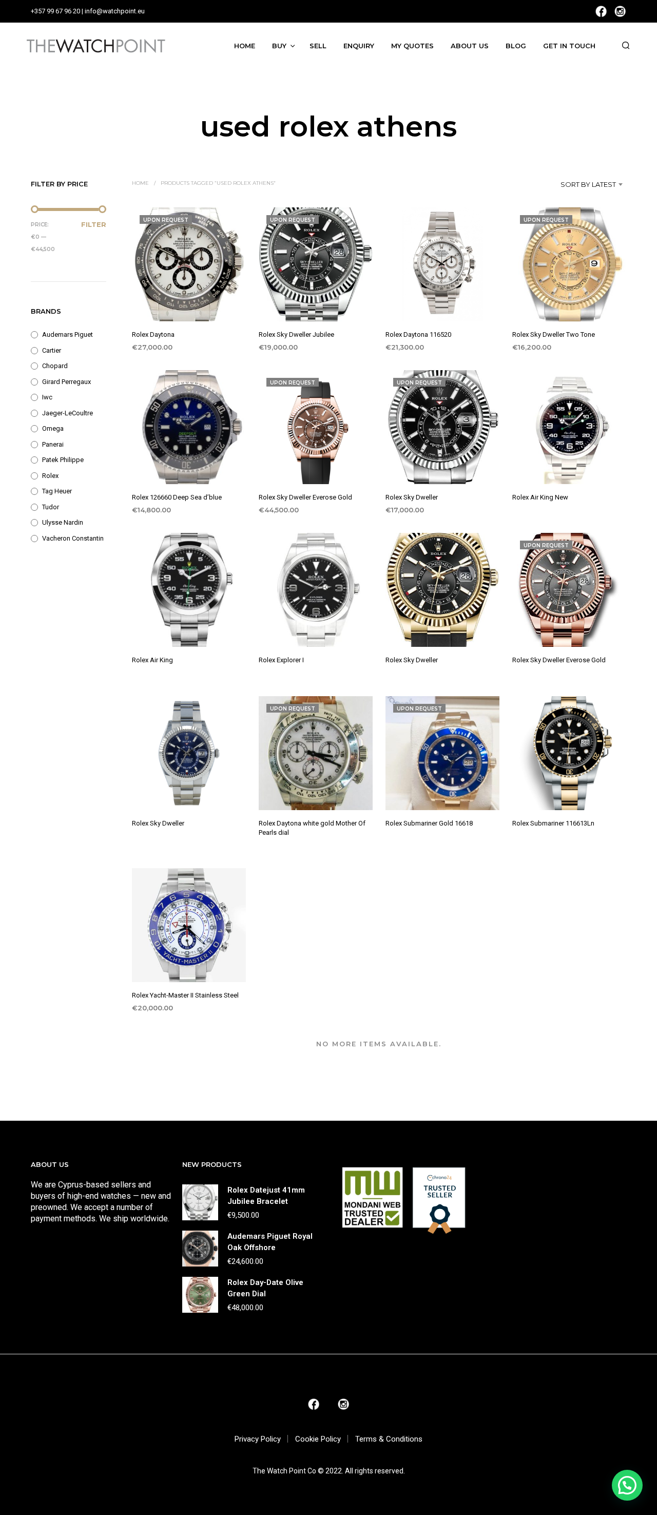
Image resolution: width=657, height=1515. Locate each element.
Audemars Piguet (67, 334)
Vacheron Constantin (73, 538)
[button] (627, 1485)
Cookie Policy (318, 1439)
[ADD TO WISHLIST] (189, 302)
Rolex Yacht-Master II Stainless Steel (185, 995)
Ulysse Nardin (62, 522)
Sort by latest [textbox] (588, 184)
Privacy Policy (258, 1439)
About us (470, 46)
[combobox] (573, 184)
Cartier (51, 350)
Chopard (55, 366)
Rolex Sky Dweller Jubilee (296, 334)
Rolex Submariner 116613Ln (553, 823)
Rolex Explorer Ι (281, 660)
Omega (53, 428)
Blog (516, 46)
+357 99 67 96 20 (55, 11)
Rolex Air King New (540, 497)
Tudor (50, 507)
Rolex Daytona (153, 334)
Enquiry (358, 46)
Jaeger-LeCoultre (67, 413)
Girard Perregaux (66, 382)
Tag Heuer (57, 491)
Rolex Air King (152, 660)
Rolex (50, 476)
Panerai (53, 444)
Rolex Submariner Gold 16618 (429, 823)
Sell (318, 46)
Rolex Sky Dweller (411, 497)
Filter (93, 224)
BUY (279, 46)
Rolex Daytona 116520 (418, 334)
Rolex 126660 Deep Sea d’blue (177, 497)
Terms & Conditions (388, 1439)
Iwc (47, 397)
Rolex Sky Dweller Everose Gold (305, 497)
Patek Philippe (63, 460)
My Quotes (412, 46)
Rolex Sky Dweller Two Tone (553, 334)
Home (244, 46)
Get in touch (569, 46)
